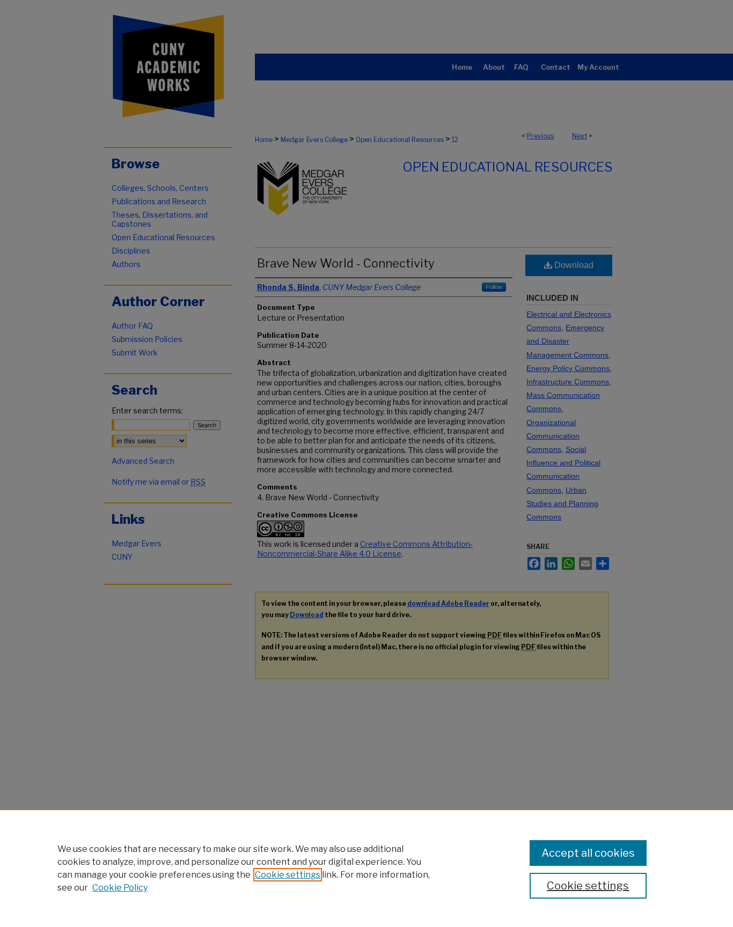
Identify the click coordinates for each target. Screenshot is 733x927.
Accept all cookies (588, 853)
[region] (366, 868)
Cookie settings (287, 875)
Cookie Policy (120, 887)
